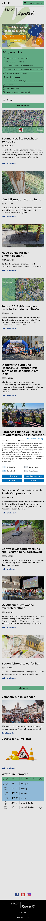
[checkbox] (4, 467)
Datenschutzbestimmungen (35, 439)
